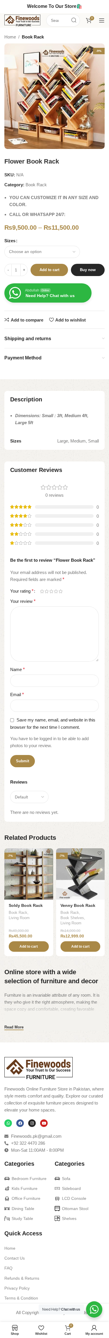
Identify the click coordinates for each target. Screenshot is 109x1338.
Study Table (22, 1218)
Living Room (19, 918)
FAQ (8, 1268)
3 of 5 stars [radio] (51, 591)
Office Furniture (26, 1198)
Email (17, 694)
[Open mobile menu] (102, 20)
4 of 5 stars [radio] (55, 591)
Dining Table (23, 1208)
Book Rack (33, 36)
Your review (22, 601)
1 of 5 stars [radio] (42, 591)
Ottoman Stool (75, 1208)
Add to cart (49, 270)
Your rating (21, 591)
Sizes (9, 240)
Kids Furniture (24, 1188)
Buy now (88, 270)
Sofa (66, 1178)
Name (17, 669)
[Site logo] (22, 19)
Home (10, 36)
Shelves (69, 1218)
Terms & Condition (21, 1298)
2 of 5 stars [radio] (46, 591)
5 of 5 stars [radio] (60, 591)
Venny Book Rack (77, 905)
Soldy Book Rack (26, 905)
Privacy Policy (17, 1288)
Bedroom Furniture (29, 1178)
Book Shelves (72, 918)
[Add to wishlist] (48, 853)
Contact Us (14, 1258)
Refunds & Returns (21, 1278)
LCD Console (74, 1198)
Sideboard (71, 1188)
